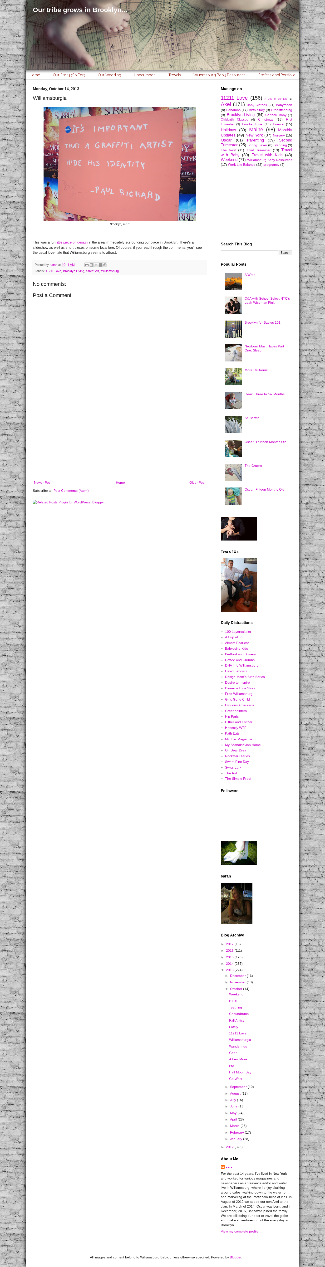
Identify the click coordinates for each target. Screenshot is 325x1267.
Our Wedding (109, 75)
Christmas (265, 119)
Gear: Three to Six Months (265, 394)
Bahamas (233, 110)
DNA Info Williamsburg (242, 665)
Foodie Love (252, 124)
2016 (230, 950)
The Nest (228, 150)
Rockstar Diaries (237, 756)
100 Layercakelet (238, 632)
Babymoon (284, 105)
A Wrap (250, 275)
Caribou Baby (275, 115)
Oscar (226, 140)
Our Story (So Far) (69, 75)
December (238, 976)
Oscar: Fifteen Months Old (264, 489)
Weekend (229, 159)
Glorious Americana (240, 705)
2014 (230, 963)
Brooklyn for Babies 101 (263, 322)
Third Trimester (258, 150)
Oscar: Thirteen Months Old (265, 442)
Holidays (228, 130)
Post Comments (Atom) (71, 490)
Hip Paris (232, 716)
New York (254, 135)
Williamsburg (110, 271)
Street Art (92, 271)
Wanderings (238, 1046)
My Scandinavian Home (243, 745)
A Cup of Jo (233, 637)
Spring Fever (257, 145)
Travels (174, 75)
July (233, 1100)
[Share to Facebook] (100, 265)
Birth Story (257, 110)
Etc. (232, 1066)
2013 (230, 970)
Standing (280, 145)
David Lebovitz (236, 671)
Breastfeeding (281, 110)
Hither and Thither (238, 722)
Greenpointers (236, 711)
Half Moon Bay (240, 1072)
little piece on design (72, 242)
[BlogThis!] (91, 265)
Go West (235, 1079)
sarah (230, 1167)
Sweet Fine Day (237, 762)
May (233, 1113)
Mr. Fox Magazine (238, 739)
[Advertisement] (120, 440)
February (237, 1132)
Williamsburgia (240, 1040)
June (234, 1106)
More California (256, 370)
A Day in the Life (276, 98)
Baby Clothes (257, 105)
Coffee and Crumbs (240, 660)
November (238, 982)
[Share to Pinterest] (105, 265)
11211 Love (53, 271)
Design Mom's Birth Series (245, 677)
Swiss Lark (233, 767)
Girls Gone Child (237, 699)
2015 (230, 957)
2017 (230, 944)
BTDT (233, 1001)
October (236, 989)
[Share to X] (96, 265)
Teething (235, 1007)
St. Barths (252, 418)
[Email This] (86, 265)
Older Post (197, 482)
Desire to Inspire (237, 682)
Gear (233, 1053)
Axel (226, 104)
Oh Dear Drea (235, 750)
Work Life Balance (241, 164)
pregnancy (271, 164)
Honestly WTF (235, 728)
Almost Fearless (237, 643)
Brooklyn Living (73, 271)
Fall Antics (236, 1020)
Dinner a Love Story (240, 688)
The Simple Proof (238, 778)
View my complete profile (239, 1231)
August (235, 1093)
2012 (230, 1147)
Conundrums (239, 1014)
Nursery (279, 135)
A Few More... (239, 1059)
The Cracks (253, 466)
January (236, 1139)
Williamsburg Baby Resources (219, 75)
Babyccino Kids (236, 648)
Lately (233, 1027)
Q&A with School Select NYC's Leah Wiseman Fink (267, 300)
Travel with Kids (267, 155)
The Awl (231, 773)
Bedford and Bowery (240, 654)
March (235, 1126)
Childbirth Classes (234, 119)
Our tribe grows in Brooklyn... (80, 10)
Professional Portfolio (276, 75)
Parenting (255, 140)
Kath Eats (232, 733)
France (278, 124)
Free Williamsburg (238, 694)
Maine (256, 129)
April (234, 1119)
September (239, 1087)
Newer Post (42, 482)
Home (35, 75)
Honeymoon (145, 75)
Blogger (235, 1257)
